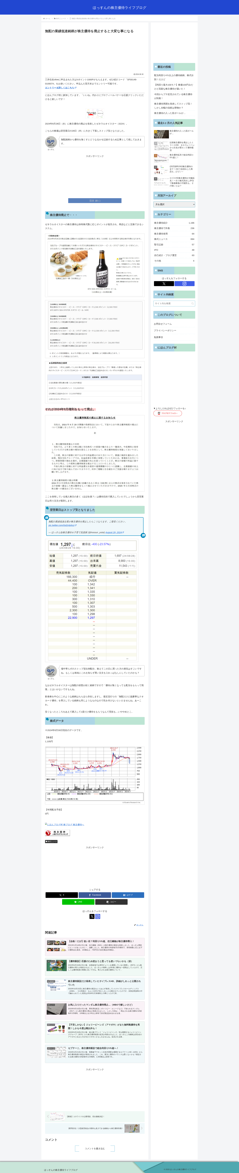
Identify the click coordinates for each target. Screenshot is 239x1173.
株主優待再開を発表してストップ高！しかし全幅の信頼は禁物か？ (173, 106)
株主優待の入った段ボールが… (170, 113)
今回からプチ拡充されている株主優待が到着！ (173, 96)
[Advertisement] (95, 52)
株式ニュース (52, 841)
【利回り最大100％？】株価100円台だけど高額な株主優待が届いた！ (173, 87)
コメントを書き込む (95, 1148)
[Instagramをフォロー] (97, 916)
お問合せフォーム (163, 324)
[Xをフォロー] (92, 916)
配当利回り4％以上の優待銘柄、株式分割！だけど (174, 77)
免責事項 (158, 337)
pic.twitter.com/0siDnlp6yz (61, 525)
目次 (92, 200)
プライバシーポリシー (165, 330)
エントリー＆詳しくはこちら (59, 87)
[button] (111, 902)
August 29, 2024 (113, 532)
